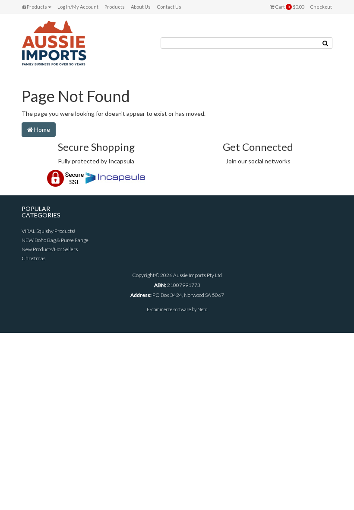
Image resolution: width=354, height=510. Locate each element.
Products (36, 7)
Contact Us (169, 7)
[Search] (325, 43)
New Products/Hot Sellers (50, 249)
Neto (202, 309)
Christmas (33, 258)
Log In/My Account (77, 7)
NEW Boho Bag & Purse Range (55, 240)
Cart (289, 7)
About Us (141, 7)
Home (41, 129)
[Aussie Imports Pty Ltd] (54, 42)
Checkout (321, 7)
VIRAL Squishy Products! (48, 231)
